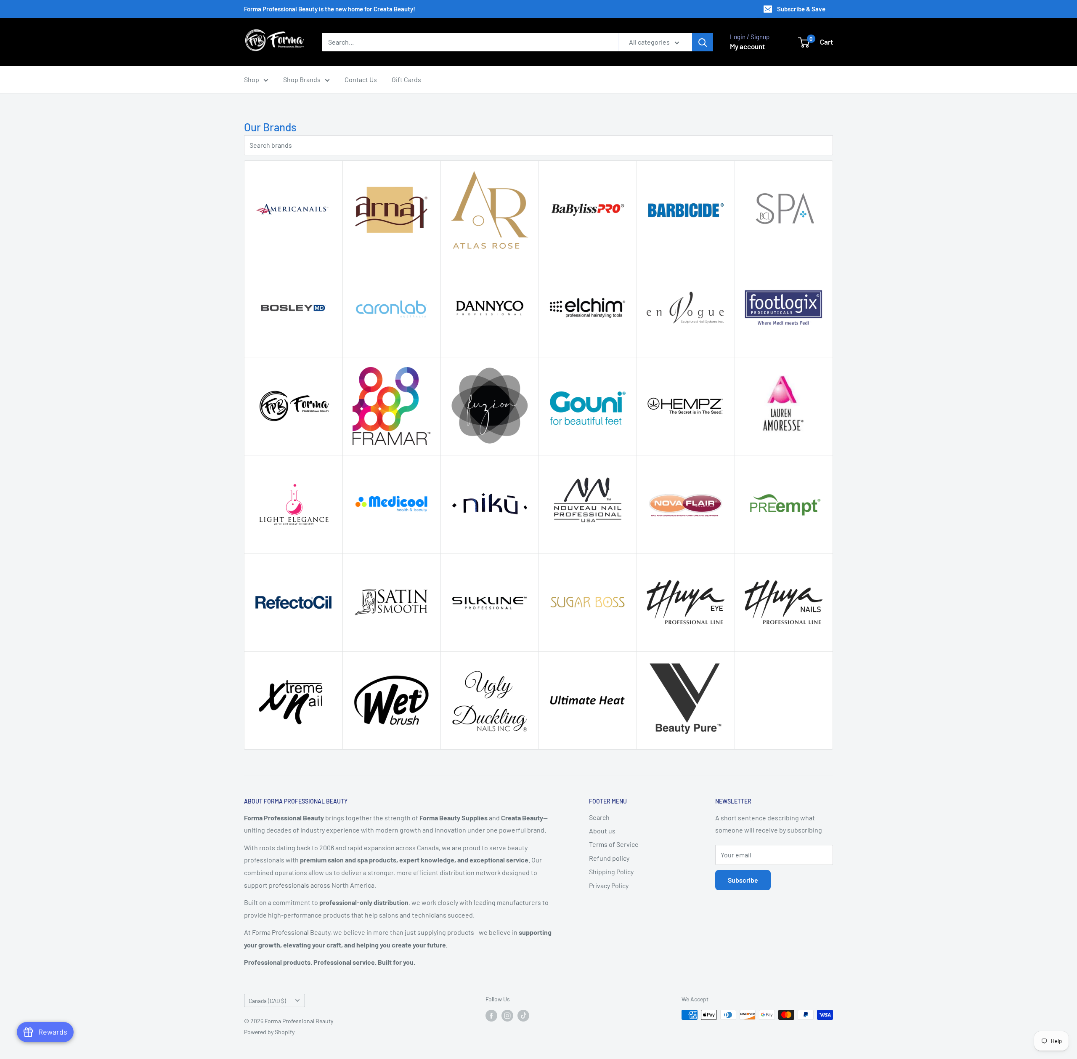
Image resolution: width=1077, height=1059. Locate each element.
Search (599, 817)
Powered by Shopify (269, 1031)
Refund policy (609, 858)
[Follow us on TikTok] (523, 1016)
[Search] (702, 42)
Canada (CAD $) (267, 1000)
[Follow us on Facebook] (491, 1016)
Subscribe (743, 880)
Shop (251, 79)
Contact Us (361, 79)
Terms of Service (614, 844)
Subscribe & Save (801, 9)
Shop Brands (302, 79)
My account (747, 46)
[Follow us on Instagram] (507, 1016)
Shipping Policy (611, 871)
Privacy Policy (609, 885)
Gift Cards (406, 79)
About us (602, 831)
